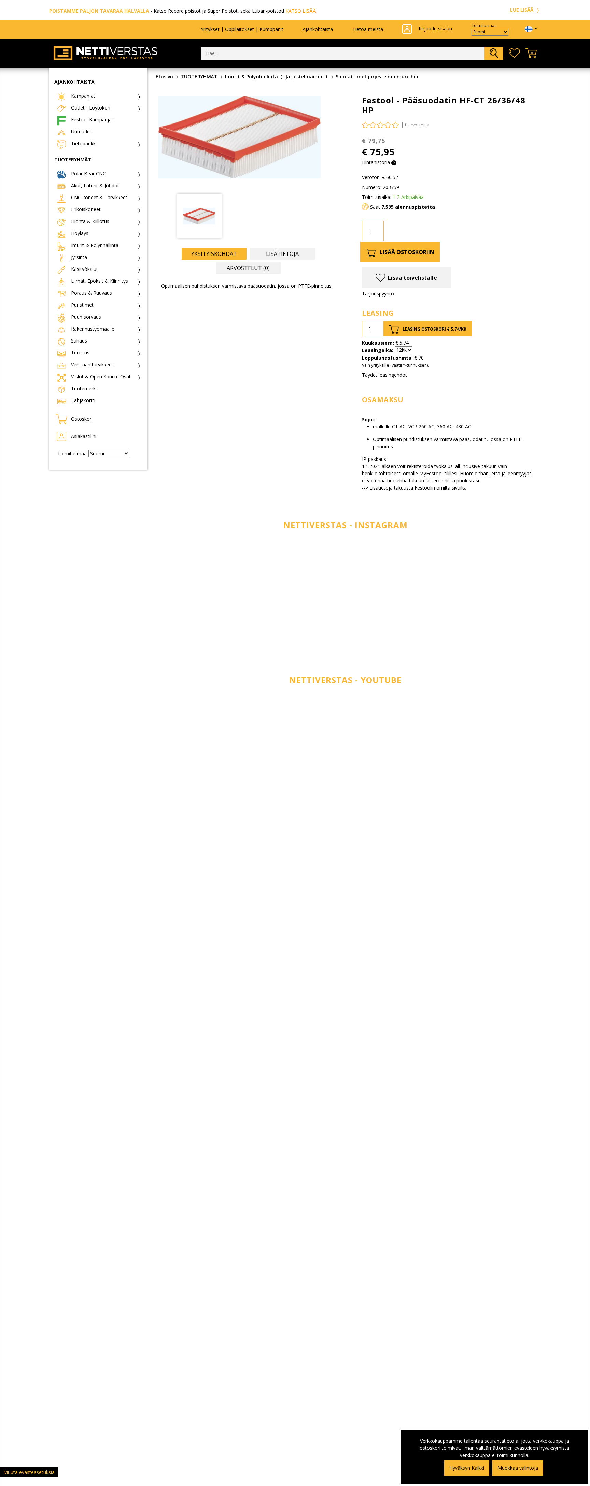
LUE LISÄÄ (522, 9)
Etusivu (164, 76)
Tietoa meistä (367, 29)
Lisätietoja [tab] (282, 254)
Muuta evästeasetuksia (29, 1472)
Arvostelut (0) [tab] (248, 268)
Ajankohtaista (318, 29)
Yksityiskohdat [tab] (214, 254)
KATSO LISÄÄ (300, 11)
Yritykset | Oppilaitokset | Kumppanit (242, 29)
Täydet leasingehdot (384, 375)
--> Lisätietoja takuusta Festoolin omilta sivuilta (414, 487)
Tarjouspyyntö (378, 293)
